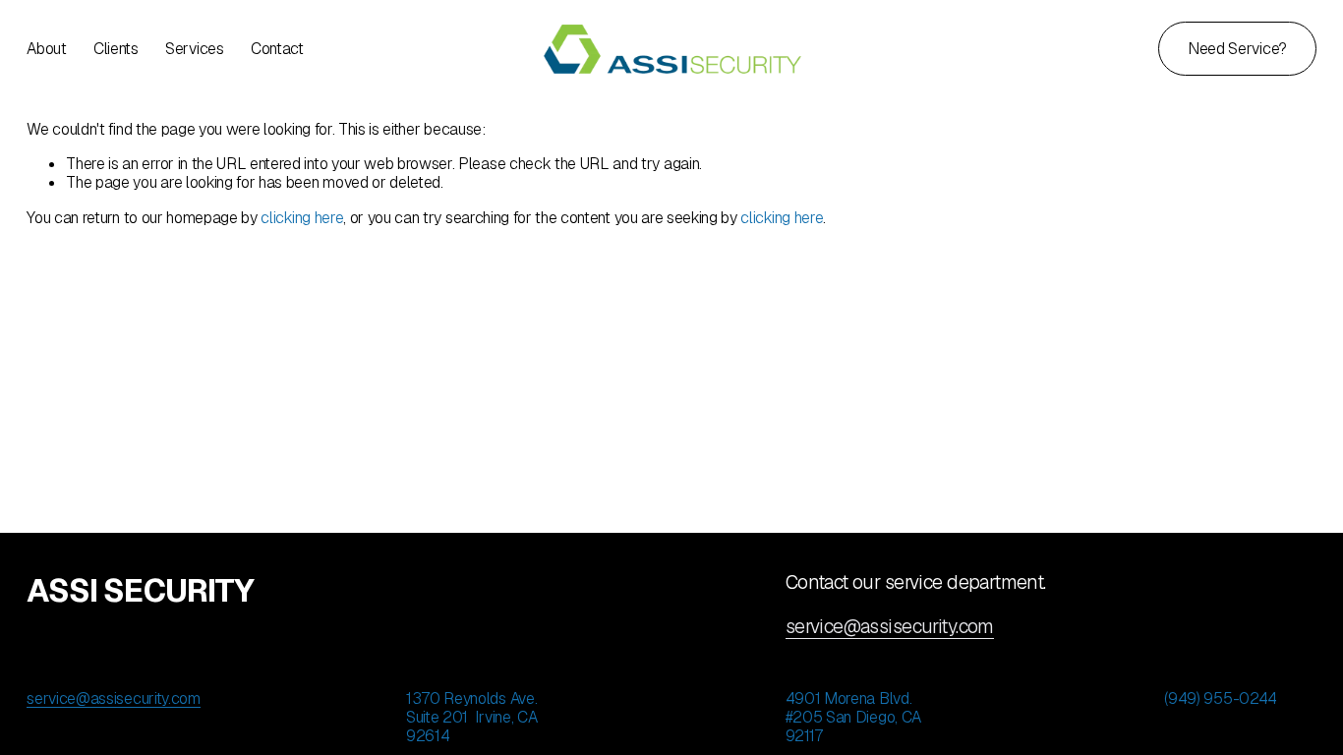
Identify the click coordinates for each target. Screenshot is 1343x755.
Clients (116, 48)
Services (194, 48)
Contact (277, 48)
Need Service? (1237, 48)
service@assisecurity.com (890, 627)
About (46, 48)
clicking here (302, 217)
